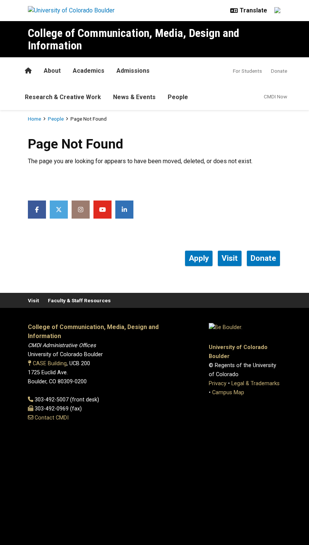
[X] (59, 210)
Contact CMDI (52, 418)
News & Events (134, 97)
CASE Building (50, 363)
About (52, 70)
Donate (279, 71)
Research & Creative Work (63, 97)
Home (34, 119)
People (178, 97)
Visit (33, 300)
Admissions (133, 70)
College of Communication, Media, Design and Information (133, 39)
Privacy (217, 383)
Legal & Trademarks (255, 383)
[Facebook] (37, 210)
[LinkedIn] (124, 210)
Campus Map (228, 392)
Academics (88, 70)
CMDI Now (275, 96)
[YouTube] (102, 210)
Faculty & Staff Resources (79, 300)
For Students (247, 71)
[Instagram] (81, 210)
